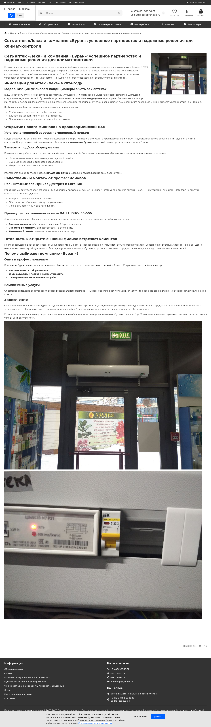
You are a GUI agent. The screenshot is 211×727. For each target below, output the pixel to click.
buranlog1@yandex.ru (147, 14)
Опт (50, 2)
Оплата (41, 2)
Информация (13, 663)
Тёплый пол (78, 24)
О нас (20, 2)
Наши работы (142, 24)
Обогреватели (51, 24)
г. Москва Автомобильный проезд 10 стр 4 (133, 693)
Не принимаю (140, 716)
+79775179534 (117, 673)
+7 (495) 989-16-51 (144, 11)
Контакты (9, 698)
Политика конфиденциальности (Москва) (27, 677)
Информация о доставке (18, 694)
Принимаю (158, 716)
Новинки (170, 24)
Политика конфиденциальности (95, 723)
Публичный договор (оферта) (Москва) (25, 681)
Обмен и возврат (13, 669)
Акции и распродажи (109, 24)
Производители (76, 2)
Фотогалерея (195, 24)
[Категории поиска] (41, 13)
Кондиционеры (21, 24)
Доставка (31, 2)
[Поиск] (119, 13)
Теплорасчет (60, 2)
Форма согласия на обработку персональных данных (34, 686)
